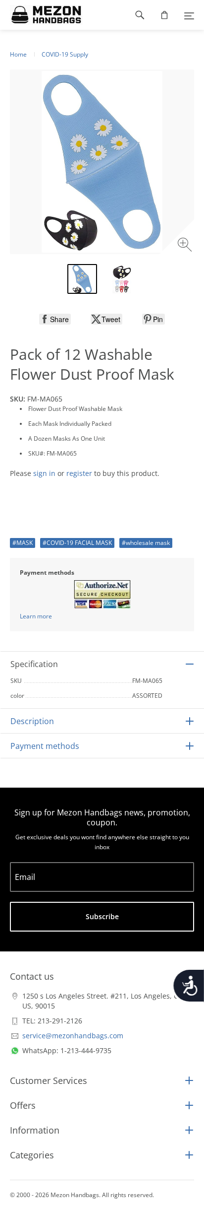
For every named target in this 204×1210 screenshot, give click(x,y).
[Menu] (189, 15)
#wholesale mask (146, 542)
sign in (44, 473)
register (79, 473)
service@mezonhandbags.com (72, 1035)
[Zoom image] (186, 246)
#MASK (22, 542)
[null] (55, 319)
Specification (34, 664)
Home (18, 54)
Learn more (36, 616)
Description (32, 721)
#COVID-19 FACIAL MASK (77, 542)
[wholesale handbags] (41, 15)
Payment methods (44, 745)
